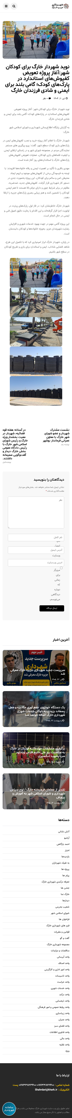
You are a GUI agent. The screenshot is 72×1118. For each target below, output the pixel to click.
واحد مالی (64, 1038)
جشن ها (65, 888)
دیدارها (65, 900)
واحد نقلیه (64, 1044)
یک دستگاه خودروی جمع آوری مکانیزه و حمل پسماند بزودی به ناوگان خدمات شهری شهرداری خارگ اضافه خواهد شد (37, 711)
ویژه (67, 1051)
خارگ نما (65, 894)
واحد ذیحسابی (62, 1001)
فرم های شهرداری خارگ (57, 925)
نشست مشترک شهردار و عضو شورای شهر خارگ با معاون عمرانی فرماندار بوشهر (56, 437)
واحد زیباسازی (62, 1013)
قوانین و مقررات (61, 932)
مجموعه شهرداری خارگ (58, 944)
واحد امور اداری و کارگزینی (56, 969)
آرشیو (66, 838)
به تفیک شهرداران (60, 863)
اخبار (67, 850)
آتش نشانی (63, 831)
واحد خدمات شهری (60, 988)
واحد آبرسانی (63, 957)
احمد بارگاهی (63, 844)
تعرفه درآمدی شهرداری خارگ (55, 882)
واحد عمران (64, 1019)
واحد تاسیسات (62, 976)
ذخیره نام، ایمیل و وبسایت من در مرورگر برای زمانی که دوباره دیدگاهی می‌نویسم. (58, 567)
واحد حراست (63, 982)
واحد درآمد (64, 994)
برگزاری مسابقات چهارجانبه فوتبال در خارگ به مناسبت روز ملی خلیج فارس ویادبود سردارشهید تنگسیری (37, 752)
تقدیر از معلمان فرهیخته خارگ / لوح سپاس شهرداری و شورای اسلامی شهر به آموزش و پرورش (37, 793)
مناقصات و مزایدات (60, 950)
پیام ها (65, 875)
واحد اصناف (63, 963)
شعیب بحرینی (62, 907)
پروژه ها (65, 869)
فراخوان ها (64, 919)
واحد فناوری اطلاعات (59, 1032)
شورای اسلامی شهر (60, 913)
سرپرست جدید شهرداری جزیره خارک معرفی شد (37, 672)
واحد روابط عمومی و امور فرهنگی (53, 1007)
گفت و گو (64, 938)
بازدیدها (65, 856)
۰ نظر (45, 98)
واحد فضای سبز (61, 1026)
